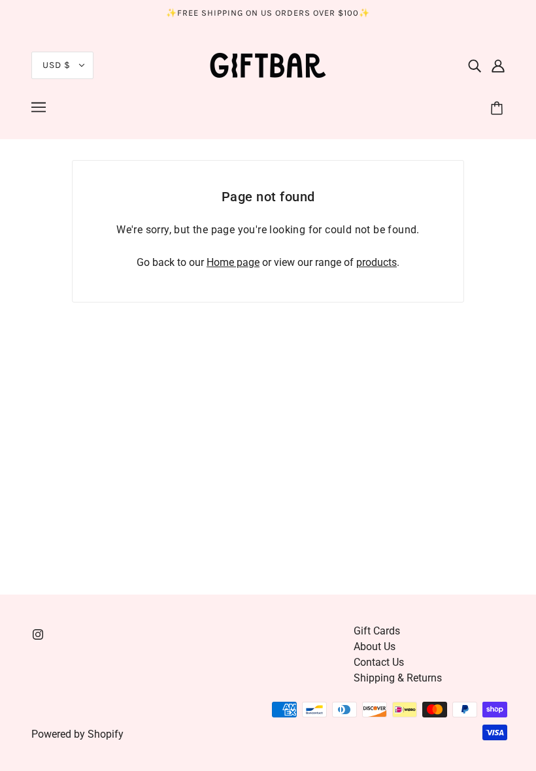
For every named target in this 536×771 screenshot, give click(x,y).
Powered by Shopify (77, 734)
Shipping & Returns (398, 678)
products (376, 262)
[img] (474, 65)
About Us (374, 646)
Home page (233, 262)
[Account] (498, 65)
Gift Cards (377, 631)
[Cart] (498, 109)
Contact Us (379, 662)
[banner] (268, 64)
